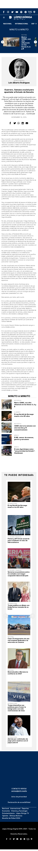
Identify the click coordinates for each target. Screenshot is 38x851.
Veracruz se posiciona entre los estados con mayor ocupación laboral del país (18, 574)
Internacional (21, 24)
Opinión (5, 816)
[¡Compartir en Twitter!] (14, 123)
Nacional (7, 24)
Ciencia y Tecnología (19, 811)
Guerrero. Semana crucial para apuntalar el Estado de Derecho (19, 91)
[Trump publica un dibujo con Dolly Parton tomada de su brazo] (19, 592)
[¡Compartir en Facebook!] (10, 123)
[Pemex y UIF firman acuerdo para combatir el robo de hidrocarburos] (19, 525)
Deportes (25, 808)
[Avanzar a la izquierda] (2, 41)
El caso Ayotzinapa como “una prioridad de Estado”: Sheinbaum (24, 451)
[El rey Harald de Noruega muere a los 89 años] (19, 492)
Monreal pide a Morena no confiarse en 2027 (18, 673)
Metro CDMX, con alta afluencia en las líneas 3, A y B (26, 43)
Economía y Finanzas (14, 537)
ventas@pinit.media (19, 791)
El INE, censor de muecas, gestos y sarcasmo (24, 438)
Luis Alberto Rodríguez (19, 83)
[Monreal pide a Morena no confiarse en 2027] (19, 658)
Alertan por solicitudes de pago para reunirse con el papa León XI (18, 741)
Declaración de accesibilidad (19, 802)
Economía (6, 811)
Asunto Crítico (19, 81)
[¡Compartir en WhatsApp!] (19, 123)
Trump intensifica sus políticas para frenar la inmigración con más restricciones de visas (17, 708)
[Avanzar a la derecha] (36, 24)
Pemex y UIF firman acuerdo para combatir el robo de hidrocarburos (18, 540)
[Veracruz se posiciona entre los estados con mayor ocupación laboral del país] (19, 558)
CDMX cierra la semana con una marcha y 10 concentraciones (25, 428)
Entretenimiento (8, 813)
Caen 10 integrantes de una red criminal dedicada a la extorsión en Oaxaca (18, 640)
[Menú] (4, 17)
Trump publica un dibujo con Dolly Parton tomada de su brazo (18, 607)
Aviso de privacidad (19, 797)
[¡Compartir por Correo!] (27, 123)
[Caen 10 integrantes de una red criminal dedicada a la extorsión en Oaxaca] (19, 625)
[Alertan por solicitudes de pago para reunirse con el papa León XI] (19, 725)
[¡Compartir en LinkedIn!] (23, 123)
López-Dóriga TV (22, 813)
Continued (30, 114)
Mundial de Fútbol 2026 (11, 818)
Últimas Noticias (16, 816)
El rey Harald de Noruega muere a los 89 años (24, 415)
